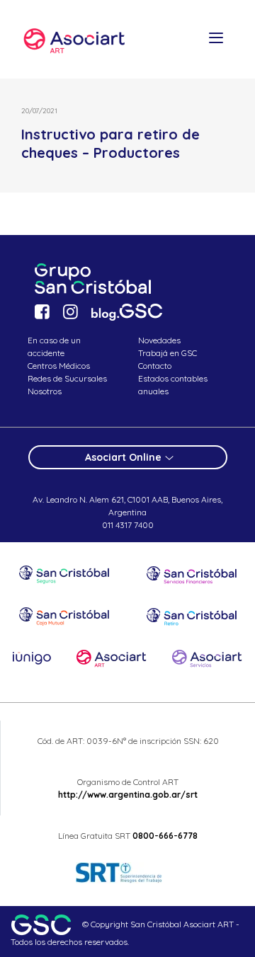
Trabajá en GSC (167, 353)
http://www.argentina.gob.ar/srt (128, 794)
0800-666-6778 (165, 835)
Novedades (159, 340)
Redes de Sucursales (67, 378)
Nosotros (45, 391)
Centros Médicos (59, 365)
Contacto (154, 365)
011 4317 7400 (128, 525)
